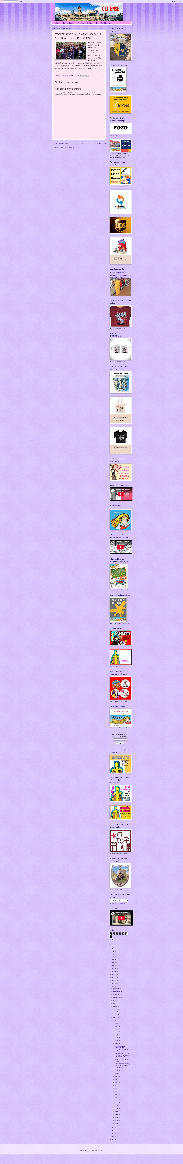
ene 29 (117, 1029)
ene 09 (117, 1106)
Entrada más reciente (60, 143)
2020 (113, 966)
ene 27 (117, 1035)
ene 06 (117, 1111)
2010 (113, 1133)
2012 (113, 1128)
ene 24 (117, 1041)
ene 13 (117, 1094)
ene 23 (117, 1043)
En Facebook (68, 23)
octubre (115, 994)
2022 (113, 960)
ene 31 (117, 1023)
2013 (113, 986)
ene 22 (117, 1071)
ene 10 (117, 1103)
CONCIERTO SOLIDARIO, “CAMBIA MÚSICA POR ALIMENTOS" (122, 1065)
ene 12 (117, 1097)
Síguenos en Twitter (84, 23)
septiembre (116, 997)
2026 (113, 948)
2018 (113, 971)
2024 (113, 954)
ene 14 (117, 1091)
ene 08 (117, 1109)
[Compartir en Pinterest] (88, 76)
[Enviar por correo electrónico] (81, 76)
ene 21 (117, 1074)
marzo (115, 1015)
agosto (115, 1000)
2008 (113, 1139)
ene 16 (117, 1085)
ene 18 (117, 1079)
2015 (113, 980)
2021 (113, 963)
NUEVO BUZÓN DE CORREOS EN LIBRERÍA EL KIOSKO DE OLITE (120, 275)
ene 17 (117, 1082)
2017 (113, 974)
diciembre (116, 988)
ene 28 (117, 1032)
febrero (115, 1018)
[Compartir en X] (85, 76)
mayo (114, 1009)
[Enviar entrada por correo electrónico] (77, 75)
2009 (113, 1136)
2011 (113, 1131)
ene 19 (117, 1076)
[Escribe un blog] (83, 76)
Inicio (57, 23)
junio (114, 1006)
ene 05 (117, 1114)
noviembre (116, 991)
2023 (113, 957)
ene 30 (117, 1026)
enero (115, 1021)
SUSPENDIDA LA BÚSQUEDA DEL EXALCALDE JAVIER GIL (121, 1048)
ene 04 (117, 1117)
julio (114, 1003)
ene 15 (117, 1088)
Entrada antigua (100, 143)
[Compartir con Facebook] (86, 76)
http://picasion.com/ (115, 135)
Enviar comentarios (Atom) (67, 147)
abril (114, 1012)
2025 (113, 951)
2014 (113, 983)
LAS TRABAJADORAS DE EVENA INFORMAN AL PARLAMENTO (122, 1055)
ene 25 (117, 1038)
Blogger (101, 1151)
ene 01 (117, 1123)
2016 (113, 977)
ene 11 (117, 1100)
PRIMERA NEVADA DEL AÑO (121, 1060)
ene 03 (117, 1120)
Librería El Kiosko (103, 23)
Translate (122, 903)
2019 (113, 968)
